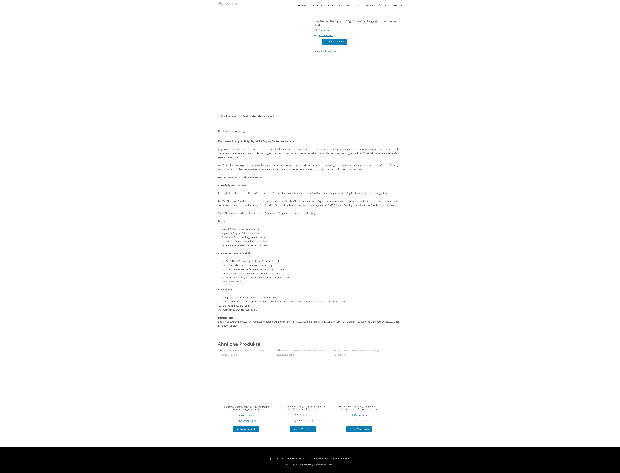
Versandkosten (326, 35)
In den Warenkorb (334, 41)
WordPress (302, 464)
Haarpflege (330, 51)
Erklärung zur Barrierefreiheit (339, 458)
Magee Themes (327, 464)
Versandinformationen (314, 458)
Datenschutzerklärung (289, 458)
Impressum (273, 458)
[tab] (228, 116)
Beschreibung (229, 116)
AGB (302, 458)
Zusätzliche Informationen (258, 116)
